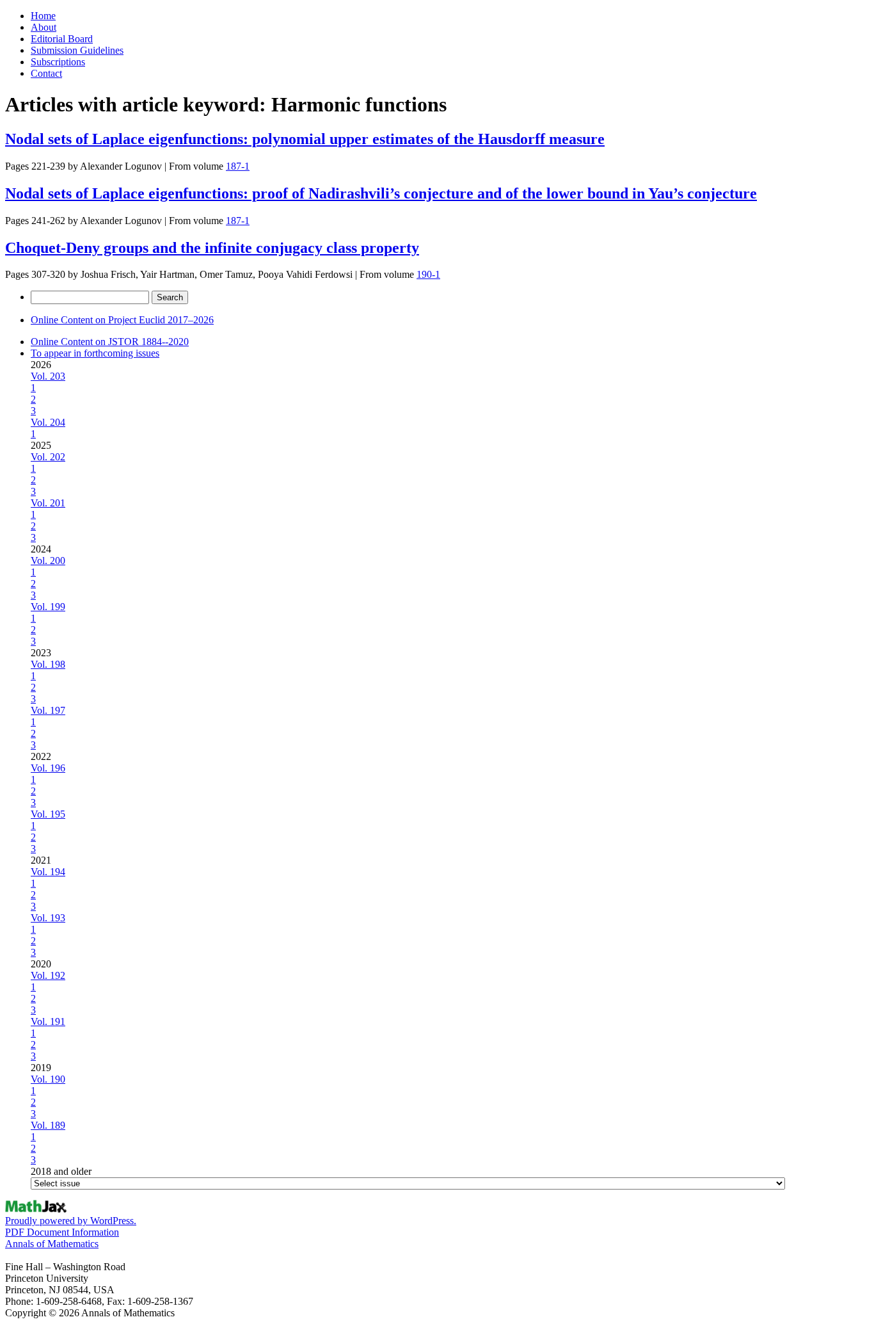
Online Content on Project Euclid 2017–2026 (122, 319)
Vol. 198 (48, 664)
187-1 (238, 166)
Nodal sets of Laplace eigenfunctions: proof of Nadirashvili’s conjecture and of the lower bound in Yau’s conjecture (381, 193)
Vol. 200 (48, 560)
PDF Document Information (62, 1232)
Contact (46, 73)
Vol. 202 (48, 456)
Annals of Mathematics (52, 1243)
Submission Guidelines (77, 50)
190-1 (428, 274)
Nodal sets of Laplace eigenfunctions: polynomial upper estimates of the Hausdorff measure (305, 139)
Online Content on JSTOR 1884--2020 (110, 341)
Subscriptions (58, 61)
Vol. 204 (48, 422)
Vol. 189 (48, 1125)
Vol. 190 (48, 1079)
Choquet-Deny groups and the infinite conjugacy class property (212, 247)
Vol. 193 (48, 917)
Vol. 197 (48, 710)
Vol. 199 (48, 606)
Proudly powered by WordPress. (70, 1220)
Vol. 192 (48, 975)
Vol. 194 (48, 871)
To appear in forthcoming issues (95, 353)
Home (43, 15)
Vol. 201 (48, 502)
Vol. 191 (48, 1021)
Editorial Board (62, 38)
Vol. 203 (48, 376)
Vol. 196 (48, 768)
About (43, 27)
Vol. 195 (48, 814)
